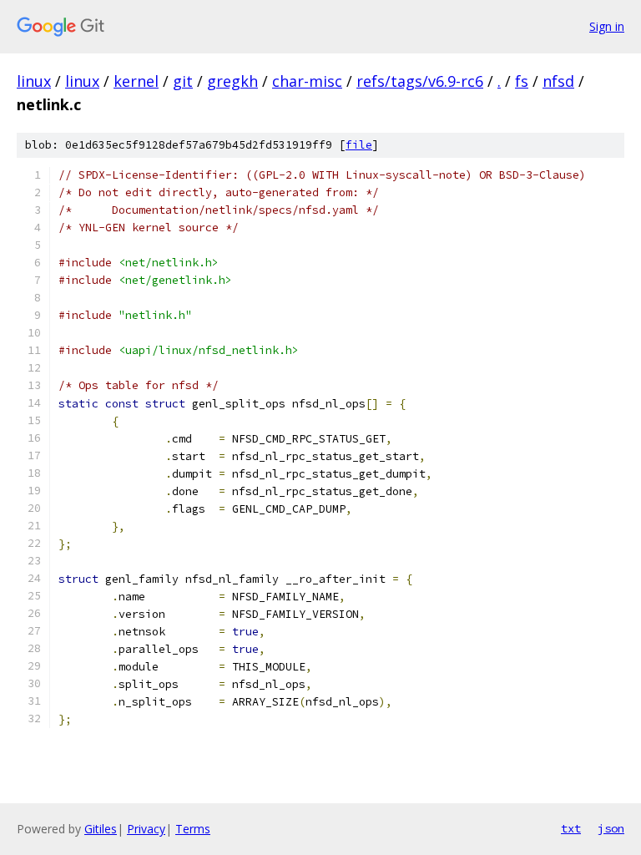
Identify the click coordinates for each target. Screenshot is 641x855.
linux (34, 81)
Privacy (146, 829)
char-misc (307, 81)
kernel (136, 81)
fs (521, 81)
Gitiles (100, 829)
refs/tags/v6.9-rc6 (419, 81)
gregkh (232, 81)
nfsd (558, 81)
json (611, 828)
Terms (192, 829)
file (359, 145)
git (183, 81)
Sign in (606, 26)
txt (571, 828)
